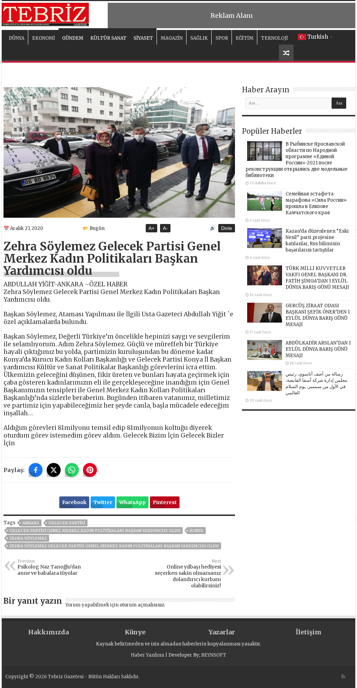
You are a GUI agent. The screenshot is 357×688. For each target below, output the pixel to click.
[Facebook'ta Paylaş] (36, 470)
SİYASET (143, 38)
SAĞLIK (199, 38)
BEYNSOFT (213, 655)
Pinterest (165, 502)
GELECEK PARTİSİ (66, 522)
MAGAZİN (172, 38)
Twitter (102, 502)
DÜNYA (16, 38)
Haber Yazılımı (147, 655)
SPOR (221, 38)
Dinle (226, 228)
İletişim (308, 632)
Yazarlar (221, 632)
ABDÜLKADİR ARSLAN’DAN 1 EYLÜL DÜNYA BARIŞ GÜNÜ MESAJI (318, 349)
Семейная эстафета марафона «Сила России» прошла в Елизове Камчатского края (316, 203)
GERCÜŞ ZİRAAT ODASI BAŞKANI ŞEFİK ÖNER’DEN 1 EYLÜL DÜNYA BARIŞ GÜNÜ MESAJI (318, 315)
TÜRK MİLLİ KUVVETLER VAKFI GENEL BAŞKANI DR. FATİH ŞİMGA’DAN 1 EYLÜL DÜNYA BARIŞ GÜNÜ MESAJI (317, 277)
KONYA (196, 530)
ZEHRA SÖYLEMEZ (28, 538)
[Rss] (343, 676)
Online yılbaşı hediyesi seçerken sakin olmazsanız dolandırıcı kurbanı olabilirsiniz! (188, 574)
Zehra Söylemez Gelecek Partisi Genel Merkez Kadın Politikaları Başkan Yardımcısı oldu (114, 545)
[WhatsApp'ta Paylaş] (72, 470)
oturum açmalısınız (142, 605)
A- (165, 228)
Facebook (74, 502)
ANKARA (30, 522)
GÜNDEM (72, 38)
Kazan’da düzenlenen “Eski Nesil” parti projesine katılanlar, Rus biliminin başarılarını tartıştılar (317, 240)
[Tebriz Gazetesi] (45, 13)
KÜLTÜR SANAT (108, 38)
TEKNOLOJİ (274, 38)
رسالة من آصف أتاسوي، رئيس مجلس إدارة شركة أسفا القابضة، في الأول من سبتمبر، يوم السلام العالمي (316, 383)
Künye (135, 632)
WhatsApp (132, 502)
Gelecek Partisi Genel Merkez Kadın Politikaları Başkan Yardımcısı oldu (94, 530)
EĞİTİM (244, 38)
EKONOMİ (43, 38)
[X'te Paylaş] (54, 470)
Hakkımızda (48, 632)
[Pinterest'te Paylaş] (90, 470)
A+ (151, 228)
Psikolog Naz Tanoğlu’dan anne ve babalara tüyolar (49, 567)
